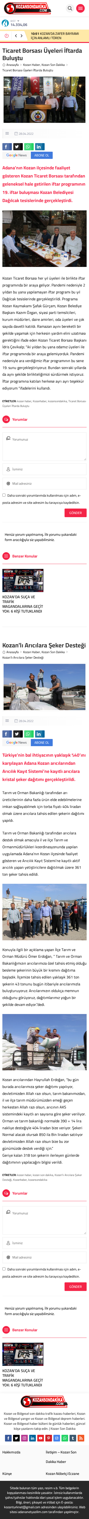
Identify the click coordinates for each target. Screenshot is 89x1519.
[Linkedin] (32, 1438)
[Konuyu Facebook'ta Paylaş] (7, 146)
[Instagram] (24, 1438)
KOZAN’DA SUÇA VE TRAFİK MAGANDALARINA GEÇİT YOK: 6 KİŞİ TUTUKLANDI (22, 604)
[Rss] (81, 1438)
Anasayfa (12, 65)
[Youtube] (40, 1438)
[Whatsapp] (64, 1438)
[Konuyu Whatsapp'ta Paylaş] (29, 146)
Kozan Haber (31, 65)
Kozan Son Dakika (53, 65)
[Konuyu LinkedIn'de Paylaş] (40, 146)
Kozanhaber (40, 401)
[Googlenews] (56, 1438)
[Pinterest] (48, 1438)
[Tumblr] (73, 1438)
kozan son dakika (43, 1175)
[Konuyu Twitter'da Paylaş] (18, 146)
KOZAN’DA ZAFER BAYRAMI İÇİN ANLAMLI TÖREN (55, 36)
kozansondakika (57, 401)
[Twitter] (16, 1438)
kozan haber (24, 401)
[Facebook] (8, 1438)
